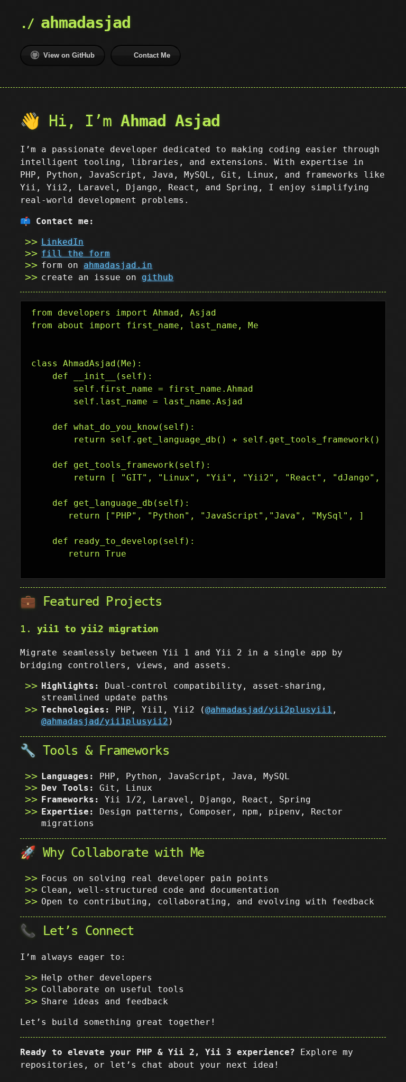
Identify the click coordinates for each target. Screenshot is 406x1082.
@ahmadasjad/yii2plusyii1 (268, 710)
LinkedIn (62, 242)
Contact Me (152, 55)
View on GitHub (69, 55)
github (157, 277)
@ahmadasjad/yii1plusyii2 (104, 721)
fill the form (75, 253)
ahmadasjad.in (118, 265)
